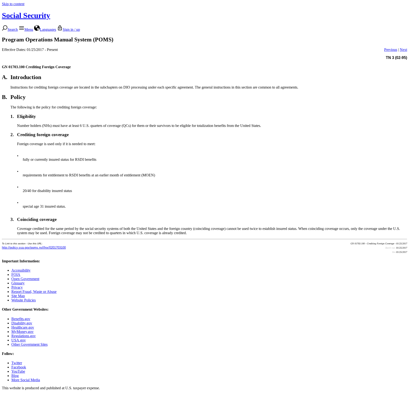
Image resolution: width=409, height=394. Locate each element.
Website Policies (23, 300)
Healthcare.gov (22, 327)
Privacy (17, 287)
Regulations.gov (23, 336)
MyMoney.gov (22, 332)
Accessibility (21, 270)
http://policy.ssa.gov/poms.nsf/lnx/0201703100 (34, 247)
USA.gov (18, 340)
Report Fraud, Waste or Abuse (34, 292)
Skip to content (13, 4)
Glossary (18, 283)
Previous (390, 50)
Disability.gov (21, 323)
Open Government (25, 279)
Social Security (26, 15)
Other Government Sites (29, 344)
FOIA (15, 275)
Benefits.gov (20, 319)
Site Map (18, 296)
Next (403, 50)
